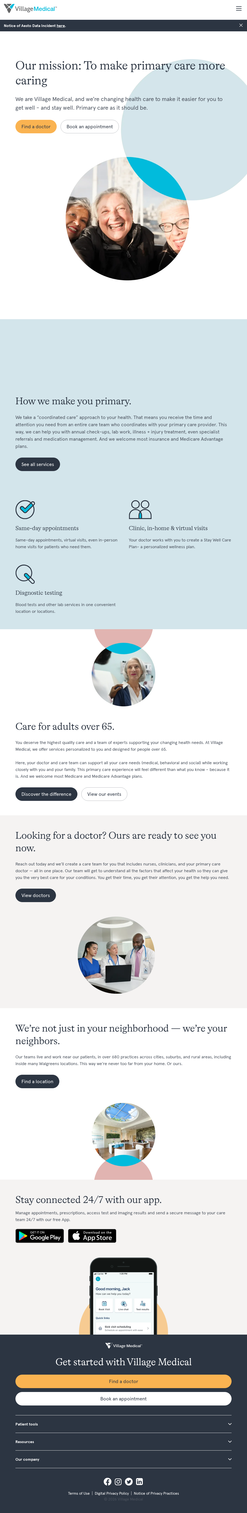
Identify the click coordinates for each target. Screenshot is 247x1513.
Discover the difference (46, 794)
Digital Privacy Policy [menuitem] (112, 1493)
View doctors (35, 895)
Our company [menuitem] (27, 1459)
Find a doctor (36, 126)
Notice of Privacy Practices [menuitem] (156, 1493)
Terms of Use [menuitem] (79, 1493)
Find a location (37, 1081)
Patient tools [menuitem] (26, 1424)
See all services (37, 464)
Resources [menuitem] (24, 1441)
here (61, 25)
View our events (104, 794)
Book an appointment (90, 126)
